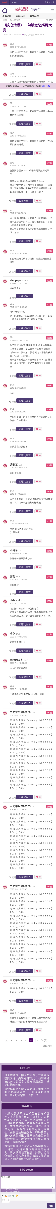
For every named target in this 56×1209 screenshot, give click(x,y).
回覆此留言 (25, 64)
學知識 (5, 2)
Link (13, 1195)
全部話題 (7, 16)
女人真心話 (15, 19)
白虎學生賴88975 (20, 712)
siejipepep (16, 280)
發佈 (51, 1205)
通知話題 (34, 16)
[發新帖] (9, 1046)
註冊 (53, 2)
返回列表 (47, 1045)
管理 (13, 65)
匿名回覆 (6, 1200)
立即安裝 (46, 85)
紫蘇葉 (14, 464)
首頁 (5, 19)
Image (9, 1195)
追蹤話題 (20, 16)
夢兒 (12, 633)
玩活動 (14, 2)
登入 (47, 2)
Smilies (16, 1195)
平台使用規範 (12, 1192)
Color (5, 1195)
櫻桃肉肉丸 (16, 660)
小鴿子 (14, 550)
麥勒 (12, 576)
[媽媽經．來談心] (28, 10)
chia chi (15, 600)
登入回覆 (6, 1177)
